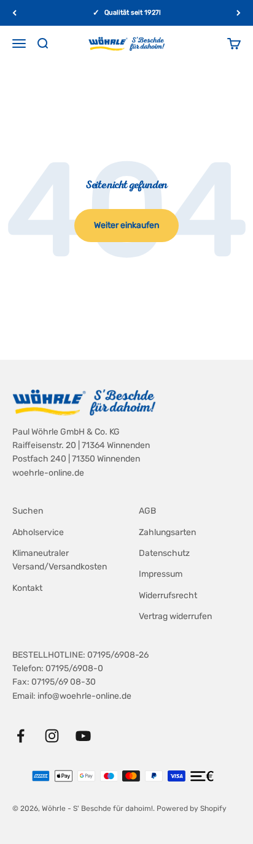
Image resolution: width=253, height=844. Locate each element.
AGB (147, 511)
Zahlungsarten (167, 532)
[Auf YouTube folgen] (83, 736)
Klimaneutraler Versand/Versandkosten (59, 560)
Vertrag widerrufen (175, 616)
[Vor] (238, 13)
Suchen (27, 511)
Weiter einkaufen (126, 225)
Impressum (160, 574)
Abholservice (38, 532)
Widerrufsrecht (168, 595)
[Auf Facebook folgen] (20, 736)
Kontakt (27, 588)
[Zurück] (14, 13)
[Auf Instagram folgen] (52, 736)
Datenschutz (164, 553)
